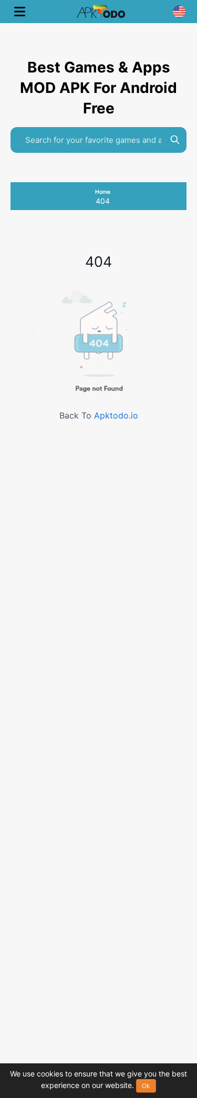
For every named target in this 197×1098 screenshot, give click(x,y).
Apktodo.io (116, 415)
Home (102, 192)
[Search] (175, 139)
